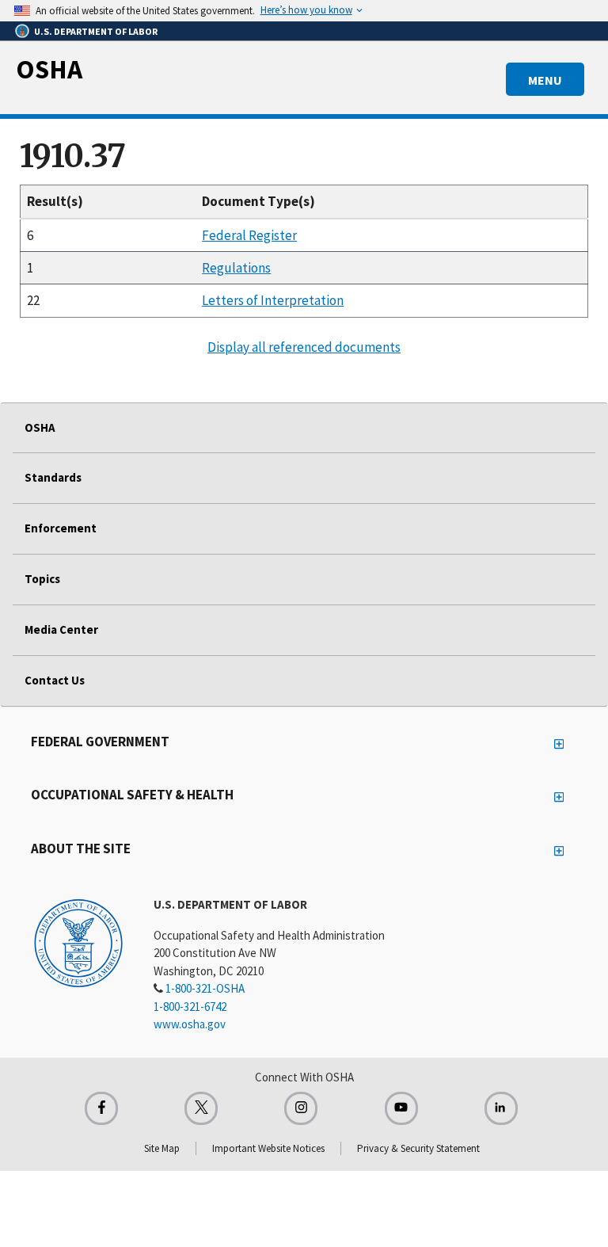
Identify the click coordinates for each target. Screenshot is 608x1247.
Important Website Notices (268, 1148)
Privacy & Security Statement (418, 1148)
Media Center (61, 629)
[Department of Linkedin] (501, 1108)
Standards (53, 477)
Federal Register (249, 235)
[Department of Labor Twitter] (201, 1108)
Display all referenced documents (304, 347)
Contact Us (55, 680)
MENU (545, 80)
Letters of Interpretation (273, 300)
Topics (42, 578)
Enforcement (61, 528)
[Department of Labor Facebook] (101, 1108)
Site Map (162, 1148)
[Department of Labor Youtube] (401, 1108)
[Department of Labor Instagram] (300, 1108)
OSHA (49, 69)
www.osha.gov (190, 1024)
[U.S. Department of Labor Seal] (78, 942)
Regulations (236, 267)
